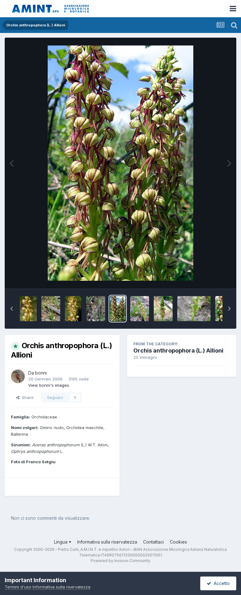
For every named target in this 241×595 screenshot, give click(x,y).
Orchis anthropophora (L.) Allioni (178, 350)
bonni (41, 372)
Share (26, 397)
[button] (12, 309)
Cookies (178, 542)
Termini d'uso (18, 586)
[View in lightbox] (120, 163)
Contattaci (153, 542)
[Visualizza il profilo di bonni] (18, 376)
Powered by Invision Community (120, 560)
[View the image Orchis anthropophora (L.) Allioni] (28, 308)
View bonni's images (48, 385)
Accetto (220, 583)
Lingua (61, 542)
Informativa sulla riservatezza (107, 542)
